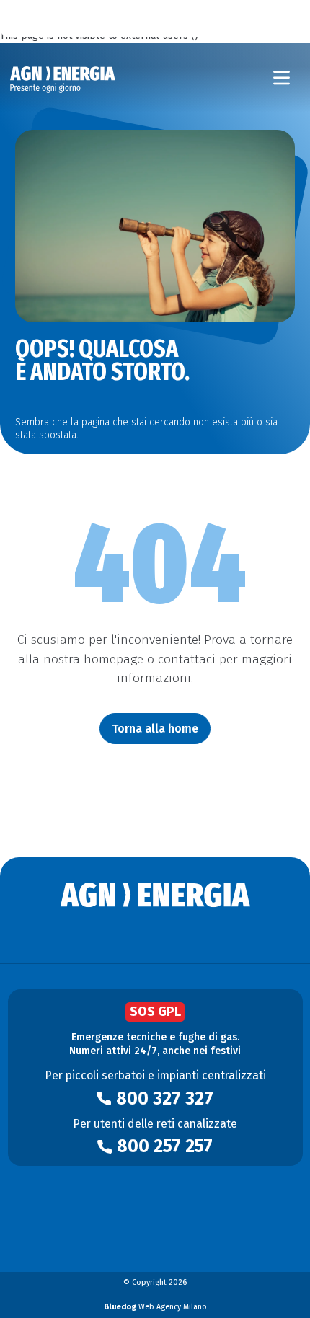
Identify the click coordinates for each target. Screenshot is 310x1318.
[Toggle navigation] (282, 77)
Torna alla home (155, 728)
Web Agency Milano (155, 1307)
